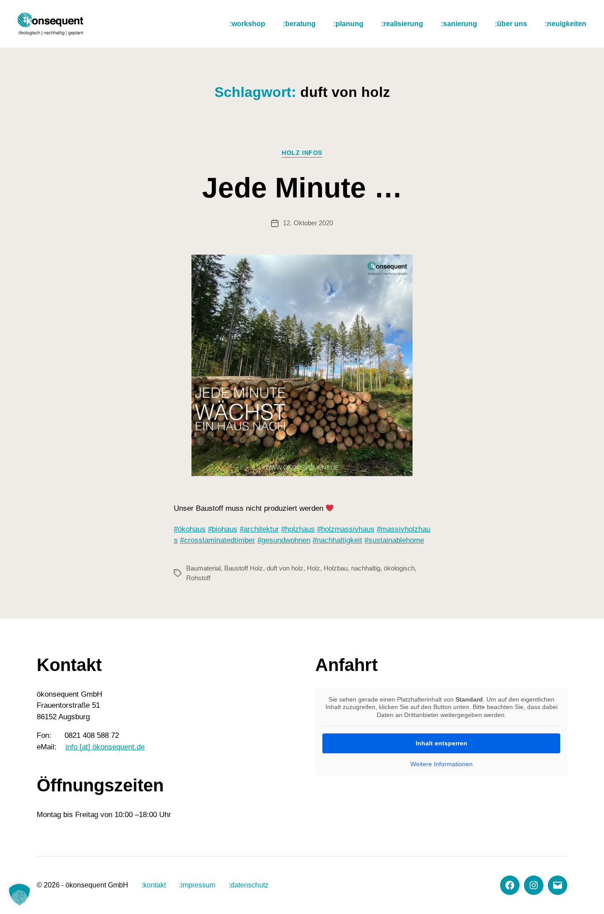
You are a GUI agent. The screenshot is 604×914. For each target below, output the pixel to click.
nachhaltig (365, 568)
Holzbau (336, 568)
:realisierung (402, 23)
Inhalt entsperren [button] (441, 743)
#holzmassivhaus (346, 529)
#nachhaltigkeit (337, 540)
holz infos (302, 152)
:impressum (197, 885)
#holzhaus (298, 529)
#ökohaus (190, 529)
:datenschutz (248, 885)
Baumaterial (203, 568)
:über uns (511, 23)
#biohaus (222, 529)
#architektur (259, 529)
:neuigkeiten (565, 23)
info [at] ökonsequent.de (105, 747)
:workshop (247, 23)
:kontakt (153, 885)
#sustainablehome (394, 540)
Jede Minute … (302, 188)
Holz (313, 568)
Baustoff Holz (243, 568)
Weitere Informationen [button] (441, 763)
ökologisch (399, 568)
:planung (348, 23)
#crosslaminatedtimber (217, 540)
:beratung (299, 23)
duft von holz (285, 568)
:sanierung (459, 23)
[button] (19, 894)
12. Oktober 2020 (308, 223)
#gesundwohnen (283, 540)
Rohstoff (198, 578)
